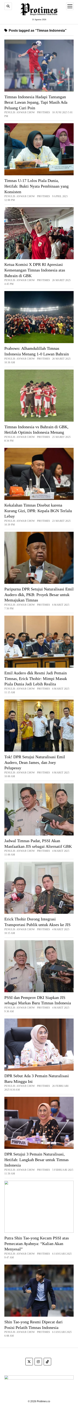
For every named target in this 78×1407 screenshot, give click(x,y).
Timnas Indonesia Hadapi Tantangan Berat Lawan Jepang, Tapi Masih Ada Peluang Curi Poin (35, 102)
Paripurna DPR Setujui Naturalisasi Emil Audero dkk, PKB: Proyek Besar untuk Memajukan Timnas (39, 594)
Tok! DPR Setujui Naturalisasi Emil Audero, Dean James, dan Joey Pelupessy (34, 762)
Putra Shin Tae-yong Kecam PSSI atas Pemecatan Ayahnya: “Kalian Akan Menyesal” (36, 1243)
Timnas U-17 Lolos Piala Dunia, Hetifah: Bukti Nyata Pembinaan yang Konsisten (36, 186)
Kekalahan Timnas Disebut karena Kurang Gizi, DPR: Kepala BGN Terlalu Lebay (38, 510)
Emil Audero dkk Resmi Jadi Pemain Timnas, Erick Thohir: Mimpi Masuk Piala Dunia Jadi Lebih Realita (35, 678)
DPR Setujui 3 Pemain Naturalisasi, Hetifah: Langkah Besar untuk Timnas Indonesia (36, 1159)
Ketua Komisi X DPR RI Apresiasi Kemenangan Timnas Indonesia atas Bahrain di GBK (34, 270)
